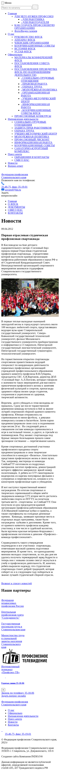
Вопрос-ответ (15, 166)
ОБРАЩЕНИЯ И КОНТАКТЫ (31, 157)
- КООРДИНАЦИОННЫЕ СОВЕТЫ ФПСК (36, 112)
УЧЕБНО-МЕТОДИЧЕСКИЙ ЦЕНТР (35, 133)
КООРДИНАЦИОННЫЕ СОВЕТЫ (34, 45)
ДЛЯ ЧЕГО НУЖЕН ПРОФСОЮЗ (33, 16)
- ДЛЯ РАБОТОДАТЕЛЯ (35, 22)
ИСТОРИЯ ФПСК (24, 48)
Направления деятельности (23, 119)
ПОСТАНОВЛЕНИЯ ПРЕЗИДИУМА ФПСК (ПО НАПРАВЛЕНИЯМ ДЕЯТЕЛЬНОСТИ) (35, 72)
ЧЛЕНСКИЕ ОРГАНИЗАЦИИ (31, 42)
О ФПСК (13, 204)
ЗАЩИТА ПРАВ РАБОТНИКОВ (33, 127)
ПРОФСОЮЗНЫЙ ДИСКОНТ (31, 139)
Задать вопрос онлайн (13, 695)
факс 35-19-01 (20, 186)
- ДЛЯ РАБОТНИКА (32, 19)
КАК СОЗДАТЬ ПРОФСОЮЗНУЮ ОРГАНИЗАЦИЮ (34, 26)
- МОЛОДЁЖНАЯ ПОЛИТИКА (39, 89)
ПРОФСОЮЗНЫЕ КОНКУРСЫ (32, 116)
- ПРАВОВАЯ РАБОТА (34, 83)
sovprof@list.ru (13, 189)
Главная (12, 13)
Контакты (13, 724)
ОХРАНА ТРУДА (24, 130)
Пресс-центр (15, 154)
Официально (15, 54)
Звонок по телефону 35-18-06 (17, 693)
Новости (13, 163)
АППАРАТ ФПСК (24, 39)
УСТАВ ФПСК (23, 51)
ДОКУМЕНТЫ (16, 207)
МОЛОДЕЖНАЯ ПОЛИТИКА (31, 136)
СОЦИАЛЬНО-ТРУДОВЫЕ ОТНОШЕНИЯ (30, 123)
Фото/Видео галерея (25, 31)
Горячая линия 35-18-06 (12, 683)
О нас (11, 34)
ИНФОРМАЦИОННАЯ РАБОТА (33, 142)
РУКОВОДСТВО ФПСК (28, 37)
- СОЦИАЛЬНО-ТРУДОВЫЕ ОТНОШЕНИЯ (37, 79)
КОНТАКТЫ (15, 212)
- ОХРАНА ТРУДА (31, 86)
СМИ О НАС (21, 160)
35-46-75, (6, 186)
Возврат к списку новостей (16, 583)
